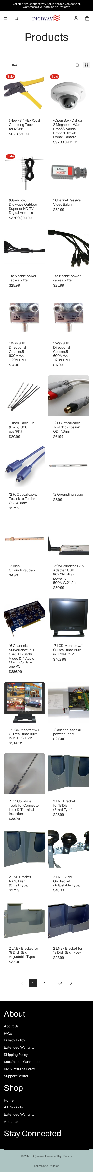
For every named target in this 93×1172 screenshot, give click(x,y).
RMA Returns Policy (19, 1068)
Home (9, 1100)
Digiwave (38, 1156)
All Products (13, 1107)
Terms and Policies (46, 1166)
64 (60, 983)
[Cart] (87, 18)
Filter (13, 65)
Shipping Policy (16, 1054)
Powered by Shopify (58, 1156)
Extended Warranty (19, 1047)
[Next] (71, 983)
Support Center (16, 1076)
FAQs (8, 1033)
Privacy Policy (14, 1040)
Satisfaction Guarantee (22, 1061)
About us (11, 1121)
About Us (11, 1026)
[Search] (16, 18)
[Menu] (5, 18)
